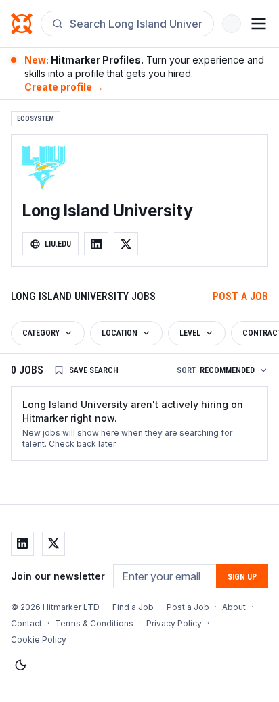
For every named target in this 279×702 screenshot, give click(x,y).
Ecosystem (35, 118)
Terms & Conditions (94, 623)
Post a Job (240, 296)
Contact (26, 623)
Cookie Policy (38, 639)
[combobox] (136, 24)
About (234, 607)
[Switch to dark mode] (20, 665)
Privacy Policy (174, 623)
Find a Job (133, 607)
